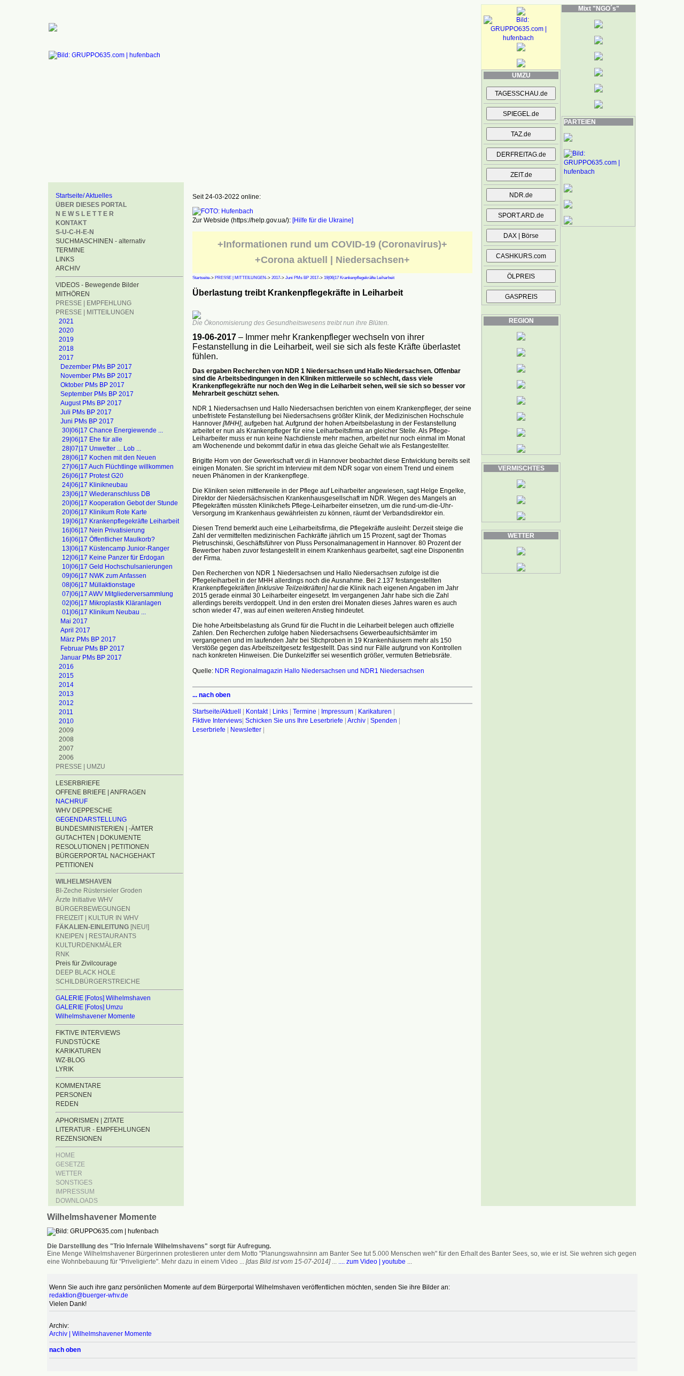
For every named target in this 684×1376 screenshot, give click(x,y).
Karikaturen (375, 711)
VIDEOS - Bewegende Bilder (97, 285)
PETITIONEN (75, 865)
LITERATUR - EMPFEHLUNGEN (103, 1129)
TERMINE (70, 250)
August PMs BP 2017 (91, 403)
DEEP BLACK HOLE (85, 972)
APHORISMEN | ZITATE (90, 1120)
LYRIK (65, 1069)
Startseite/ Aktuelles (84, 195)
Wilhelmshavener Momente (95, 1016)
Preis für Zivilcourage (86, 963)
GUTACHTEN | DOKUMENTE (98, 837)
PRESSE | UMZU (80, 766)
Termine (304, 711)
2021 (66, 321)
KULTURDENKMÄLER (89, 945)
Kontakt (257, 711)
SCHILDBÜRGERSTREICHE (98, 981)
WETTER (69, 1173)
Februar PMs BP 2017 (92, 648)
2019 (66, 339)
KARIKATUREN (78, 1051)
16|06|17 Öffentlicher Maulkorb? (108, 539)
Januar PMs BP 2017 (91, 657)
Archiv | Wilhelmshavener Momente (100, 1334)
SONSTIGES (74, 1182)
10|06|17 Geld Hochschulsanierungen (117, 566)
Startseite (200, 277)
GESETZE (70, 1164)
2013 (66, 694)
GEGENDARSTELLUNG (91, 819)
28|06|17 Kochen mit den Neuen (109, 457)
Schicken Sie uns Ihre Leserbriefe (294, 720)
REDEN (67, 1104)
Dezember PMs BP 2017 (96, 366)
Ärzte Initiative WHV (84, 899)
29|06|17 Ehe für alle (92, 439)
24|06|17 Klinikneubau (95, 485)
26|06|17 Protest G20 (92, 476)
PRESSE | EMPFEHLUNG (93, 303)
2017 (66, 357)
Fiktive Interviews (217, 720)
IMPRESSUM (75, 1191)
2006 (66, 757)
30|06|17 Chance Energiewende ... (112, 430)
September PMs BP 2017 (97, 394)
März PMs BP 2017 (88, 639)
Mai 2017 (74, 621)
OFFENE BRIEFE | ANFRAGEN (101, 792)
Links (280, 711)
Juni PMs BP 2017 (87, 421)
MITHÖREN (73, 294)
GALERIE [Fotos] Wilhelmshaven (103, 998)
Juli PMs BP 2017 (86, 412)
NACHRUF (72, 801)
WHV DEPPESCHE (84, 810)
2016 (66, 666)
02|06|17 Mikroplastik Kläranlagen (111, 603)
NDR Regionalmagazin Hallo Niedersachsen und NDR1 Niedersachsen (319, 671)
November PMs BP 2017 (96, 376)
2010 (66, 721)
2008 (66, 739)
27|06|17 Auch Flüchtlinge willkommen (118, 466)
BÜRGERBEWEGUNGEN (93, 909)
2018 (66, 348)
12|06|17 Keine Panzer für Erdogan (113, 557)
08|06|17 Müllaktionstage (98, 585)
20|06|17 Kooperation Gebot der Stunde (120, 503)
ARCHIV (68, 268)
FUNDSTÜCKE (78, 1042)
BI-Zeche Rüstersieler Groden (99, 890)
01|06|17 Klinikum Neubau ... (104, 612)
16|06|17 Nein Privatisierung (103, 530)
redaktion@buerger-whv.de (88, 1295)
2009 (66, 730)
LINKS (65, 259)
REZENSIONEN (79, 1138)
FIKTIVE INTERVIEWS (88, 1033)
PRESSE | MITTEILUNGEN (95, 312)
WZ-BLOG (70, 1060)
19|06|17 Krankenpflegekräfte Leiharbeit (120, 521)
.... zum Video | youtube (372, 1261)
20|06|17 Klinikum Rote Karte (104, 512)
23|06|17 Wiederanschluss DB (106, 494)
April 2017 (75, 630)
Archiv (356, 720)
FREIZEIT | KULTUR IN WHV (97, 918)
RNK (62, 954)
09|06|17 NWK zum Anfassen (104, 575)
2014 (66, 685)
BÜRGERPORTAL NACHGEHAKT (105, 856)
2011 (66, 712)
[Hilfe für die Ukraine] (322, 220)
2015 (66, 675)
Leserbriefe (209, 729)
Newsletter (245, 729)
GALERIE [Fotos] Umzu (89, 1007)
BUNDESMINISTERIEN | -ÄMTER (104, 828)
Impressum (337, 711)
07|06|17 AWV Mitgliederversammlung (117, 594)
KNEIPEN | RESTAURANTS (96, 936)
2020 (66, 330)
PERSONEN (74, 1095)
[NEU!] (102, 927)
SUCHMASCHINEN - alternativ (100, 241)
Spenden (383, 720)
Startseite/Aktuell (216, 711)
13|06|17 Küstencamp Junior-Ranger (115, 548)
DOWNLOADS (77, 1200)
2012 (66, 703)
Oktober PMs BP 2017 (92, 385)
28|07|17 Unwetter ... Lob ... (101, 448)
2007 (66, 748)
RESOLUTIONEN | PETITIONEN (102, 847)
